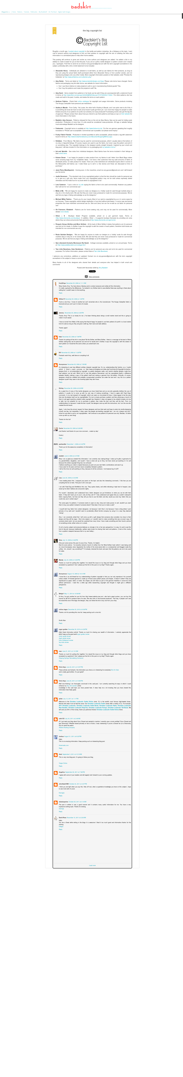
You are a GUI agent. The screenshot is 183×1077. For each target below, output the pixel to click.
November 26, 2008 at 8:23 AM (73, 388)
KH (60, 352)
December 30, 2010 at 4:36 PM (77, 629)
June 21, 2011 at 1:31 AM (70, 651)
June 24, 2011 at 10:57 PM (74, 667)
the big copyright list (92, 30)
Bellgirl (61, 593)
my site (81, 184)
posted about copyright (77, 51)
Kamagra (61, 793)
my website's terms (108, 147)
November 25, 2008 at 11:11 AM (76, 283)
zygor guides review (79, 634)
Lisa (60, 478)
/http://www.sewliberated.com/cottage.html (71, 245)
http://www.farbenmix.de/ (94, 128)
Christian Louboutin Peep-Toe (75, 707)
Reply (60, 293)
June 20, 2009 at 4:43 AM (70, 478)
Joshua (61, 736)
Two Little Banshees (100, 251)
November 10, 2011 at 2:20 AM (76, 817)
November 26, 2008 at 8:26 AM (72, 428)
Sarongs (61, 808)
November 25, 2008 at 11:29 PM (71, 352)
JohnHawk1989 (63, 784)
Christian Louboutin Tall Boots (115, 707)
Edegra (61, 826)
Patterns (19, 12)
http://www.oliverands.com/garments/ (103, 220)
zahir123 (61, 718)
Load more (92, 865)
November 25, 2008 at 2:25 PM (73, 313)
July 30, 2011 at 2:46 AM (72, 718)
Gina (60, 540)
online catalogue (83, 101)
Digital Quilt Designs (64, 12)
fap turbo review (63, 642)
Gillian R (61, 299)
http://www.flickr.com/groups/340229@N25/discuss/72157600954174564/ (88, 95)
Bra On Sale (115, 670)
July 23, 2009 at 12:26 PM (72, 560)
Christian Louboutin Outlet (92, 703)
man (60, 651)
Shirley (61, 388)
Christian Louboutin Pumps (95, 707)
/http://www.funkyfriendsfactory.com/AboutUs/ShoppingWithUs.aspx (89, 137)
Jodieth (61, 456)
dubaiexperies (63, 801)
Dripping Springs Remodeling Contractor (71, 658)
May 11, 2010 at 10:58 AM (72, 593)
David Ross (62, 817)
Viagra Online (63, 763)
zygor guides (63, 629)
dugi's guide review (64, 638)
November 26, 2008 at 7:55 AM (76, 364)
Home (14, 12)
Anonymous (63, 364)
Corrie (61, 428)
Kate (60, 336)
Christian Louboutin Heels (104, 705)
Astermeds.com (63, 745)
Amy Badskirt (103, 268)
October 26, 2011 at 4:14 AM (77, 801)
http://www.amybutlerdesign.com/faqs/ (91, 81)
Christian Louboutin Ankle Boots (83, 705)
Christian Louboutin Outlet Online (80, 701)
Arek (60, 754)
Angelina (61, 772)
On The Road (53, 12)
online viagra (63, 609)
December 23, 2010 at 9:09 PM (77, 609)
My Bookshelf (43, 12)
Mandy (61, 560)
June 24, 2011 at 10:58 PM (74, 681)
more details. (64, 212)
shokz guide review (64, 636)
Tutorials (26, 12)
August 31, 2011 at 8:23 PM (72, 736)
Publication (34, 12)
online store (63, 153)
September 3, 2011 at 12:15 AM (72, 754)
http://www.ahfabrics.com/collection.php (78, 77)
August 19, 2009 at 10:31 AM (76, 573)
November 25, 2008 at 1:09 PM (74, 299)
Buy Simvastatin (72, 685)
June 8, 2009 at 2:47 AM (71, 456)
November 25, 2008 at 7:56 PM (71, 336)
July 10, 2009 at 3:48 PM (70, 540)
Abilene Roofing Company (67, 727)
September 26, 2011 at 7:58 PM (75, 772)
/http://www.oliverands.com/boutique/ (68, 218)
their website (125, 114)
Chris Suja (62, 667)
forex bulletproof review (66, 640)
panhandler (62, 444)
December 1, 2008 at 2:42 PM (76, 444)
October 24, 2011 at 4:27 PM (78, 784)
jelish (60, 698)
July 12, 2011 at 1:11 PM (70, 698)
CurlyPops (62, 283)
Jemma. (61, 313)
